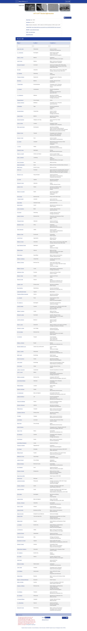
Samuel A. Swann (20, 544)
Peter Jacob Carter (21, 127)
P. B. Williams (19, 591)
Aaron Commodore (21, 164)
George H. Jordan (20, 328)
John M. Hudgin (20, 306)
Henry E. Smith (20, 506)
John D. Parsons (20, 427)
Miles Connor (19, 167)
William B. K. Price (20, 456)
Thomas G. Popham (21, 445)
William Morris (20, 408)
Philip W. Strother (20, 537)
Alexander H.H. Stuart (21, 540)
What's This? (48, 617)
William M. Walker (20, 563)
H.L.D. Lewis (19, 366)
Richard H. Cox (20, 174)
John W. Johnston (20, 319)
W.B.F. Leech (19, 355)
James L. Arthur (20, 57)
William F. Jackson (20, 311)
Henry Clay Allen (20, 49)
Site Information (43, 627)
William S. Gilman (20, 262)
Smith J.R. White (20, 582)
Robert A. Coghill (20, 153)
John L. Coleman (20, 157)
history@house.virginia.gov (30, 624)
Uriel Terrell (19, 560)
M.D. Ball (18, 69)
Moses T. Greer (20, 275)
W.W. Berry (19, 80)
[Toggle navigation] (17, 1)
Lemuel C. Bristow (20, 102)
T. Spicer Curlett (20, 199)
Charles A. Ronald (20, 471)
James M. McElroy (20, 396)
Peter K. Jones (20, 324)
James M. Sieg (20, 499)
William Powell (20, 452)
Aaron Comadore (20, 162)
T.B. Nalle (19, 416)
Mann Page (19, 423)
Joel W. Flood (19, 238)
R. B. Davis (19, 212)
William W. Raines (20, 463)
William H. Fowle (20, 241)
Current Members (35, 627)
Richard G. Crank (20, 183)
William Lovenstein (20, 377)
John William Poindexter (21, 443)
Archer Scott (19, 478)
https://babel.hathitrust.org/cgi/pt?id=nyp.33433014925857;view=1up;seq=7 (46, 27)
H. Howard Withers (20, 599)
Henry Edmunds (20, 229)
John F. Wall (19, 567)
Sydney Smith (19, 516)
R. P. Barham (19, 73)
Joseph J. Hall (20, 284)
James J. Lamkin (20, 351)
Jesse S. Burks (20, 116)
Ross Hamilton (20, 288)
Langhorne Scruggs (21, 480)
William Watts (19, 576)
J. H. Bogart (19, 89)
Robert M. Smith (20, 513)
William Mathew (20, 385)
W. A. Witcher (19, 595)
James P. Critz (20, 186)
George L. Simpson (20, 502)
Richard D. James (20, 314)
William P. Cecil (20, 133)
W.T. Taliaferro (20, 552)
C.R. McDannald (20, 392)
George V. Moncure (21, 405)
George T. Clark (20, 138)
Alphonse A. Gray (20, 272)
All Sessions (68, 17)
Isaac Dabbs (19, 202)
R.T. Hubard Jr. (20, 302)
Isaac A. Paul (19, 430)
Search (67, 1)
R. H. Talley (19, 556)
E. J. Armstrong (20, 52)
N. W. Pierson (19, 439)
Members (19, 39)
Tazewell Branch (20, 100)
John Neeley (19, 419)
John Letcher (19, 362)
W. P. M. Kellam (20, 332)
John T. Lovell (20, 372)
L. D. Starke (19, 524)
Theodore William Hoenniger (22, 294)
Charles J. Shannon (20, 485)
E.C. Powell (19, 449)
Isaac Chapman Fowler (21, 245)
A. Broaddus (19, 106)
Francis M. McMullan (21, 401)
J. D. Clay (19, 146)
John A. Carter (20, 123)
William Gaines (20, 250)
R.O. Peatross (19, 434)
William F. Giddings (20, 258)
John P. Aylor (19, 61)
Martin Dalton (19, 205)
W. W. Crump (19, 196)
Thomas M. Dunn (20, 221)
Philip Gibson (19, 255)
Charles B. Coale (20, 150)
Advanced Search (45, 619)
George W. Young (20, 607)
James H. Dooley (20, 216)
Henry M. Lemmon (20, 358)
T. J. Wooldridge (20, 602)
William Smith (19, 521)
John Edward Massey (21, 380)
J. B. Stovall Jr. (20, 529)
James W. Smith (20, 510)
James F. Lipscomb (21, 369)
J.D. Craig (19, 179)
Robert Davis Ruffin (21, 476)
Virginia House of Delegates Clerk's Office (57, 627)
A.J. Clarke (19, 141)
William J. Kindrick (20, 342)
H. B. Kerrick (19, 336)
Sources (65, 617)
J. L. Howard (19, 297)
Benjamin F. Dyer (20, 224)
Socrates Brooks (20, 111)
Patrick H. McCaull (20, 389)
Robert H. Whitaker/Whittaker (22, 579)
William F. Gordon (20, 268)
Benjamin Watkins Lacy (21, 346)
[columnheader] (25, 43)
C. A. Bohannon (20, 95)
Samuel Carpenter (20, 119)
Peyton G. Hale (20, 279)
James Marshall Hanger (34, 29)
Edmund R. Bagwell (21, 64)
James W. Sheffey (20, 489)
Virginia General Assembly (26, 627)
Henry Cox (19, 169)
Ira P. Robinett (20, 467)
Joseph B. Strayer (20, 533)
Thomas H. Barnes (20, 77)
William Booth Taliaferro (21, 549)
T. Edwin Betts (20, 84)
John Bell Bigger (32, 32)
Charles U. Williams (20, 585)
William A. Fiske (20, 234)
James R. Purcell (20, 460)
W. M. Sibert (19, 494)
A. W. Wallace (19, 571)
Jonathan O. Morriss (21, 412)
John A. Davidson (20, 208)
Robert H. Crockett (21, 191)
